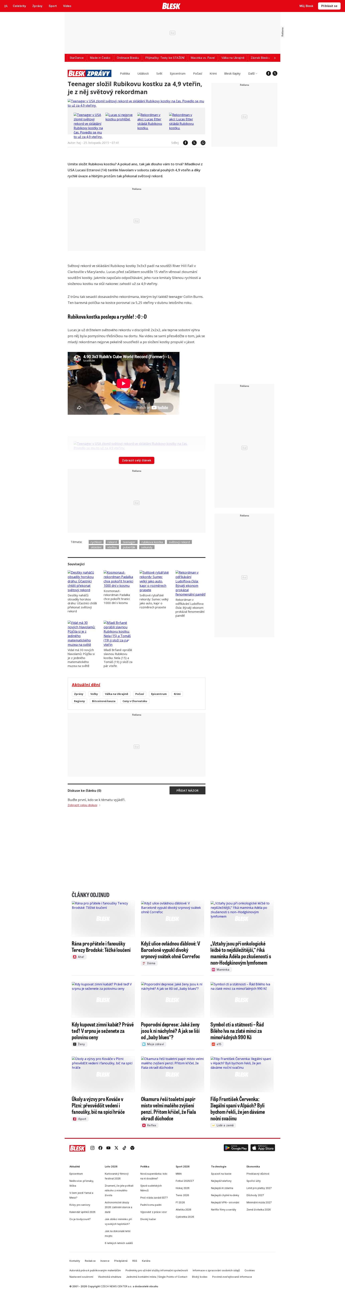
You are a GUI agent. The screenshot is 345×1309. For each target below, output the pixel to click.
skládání (96, 547)
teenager (129, 542)
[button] (236, 1148)
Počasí (197, 73)
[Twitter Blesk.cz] (275, 73)
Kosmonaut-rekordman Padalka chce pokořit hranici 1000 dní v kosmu (117, 597)
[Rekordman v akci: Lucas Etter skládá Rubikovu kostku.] (152, 128)
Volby (94, 694)
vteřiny (112, 547)
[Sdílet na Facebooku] (183, 142)
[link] (92, 1148)
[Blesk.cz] (171, 6)
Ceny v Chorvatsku (135, 701)
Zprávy (78, 694)
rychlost (96, 542)
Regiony (79, 701)
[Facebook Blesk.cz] (268, 73)
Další (251, 73)
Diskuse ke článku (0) (84, 790)
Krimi (213, 73)
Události (143, 73)
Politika (125, 73)
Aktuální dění (86, 684)
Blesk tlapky (232, 73)
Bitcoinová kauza (103, 701)
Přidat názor (187, 790)
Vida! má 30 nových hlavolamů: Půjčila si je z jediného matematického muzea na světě (81, 658)
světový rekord (179, 542)
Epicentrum (177, 73)
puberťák (129, 547)
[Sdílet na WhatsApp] (201, 142)
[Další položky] (275, 58)
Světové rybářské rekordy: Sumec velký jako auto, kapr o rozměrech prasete (154, 601)
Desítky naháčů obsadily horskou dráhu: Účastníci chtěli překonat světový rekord (82, 603)
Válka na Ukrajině (116, 694)
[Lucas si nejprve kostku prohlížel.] (120, 119)
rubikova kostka (152, 542)
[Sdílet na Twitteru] (192, 142)
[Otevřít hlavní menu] (6, 6)
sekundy (147, 547)
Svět (159, 73)
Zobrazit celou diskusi (82, 805)
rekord (112, 542)
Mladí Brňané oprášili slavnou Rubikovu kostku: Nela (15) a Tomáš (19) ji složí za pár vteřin (118, 658)
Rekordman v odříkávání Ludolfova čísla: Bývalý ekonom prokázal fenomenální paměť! (189, 608)
